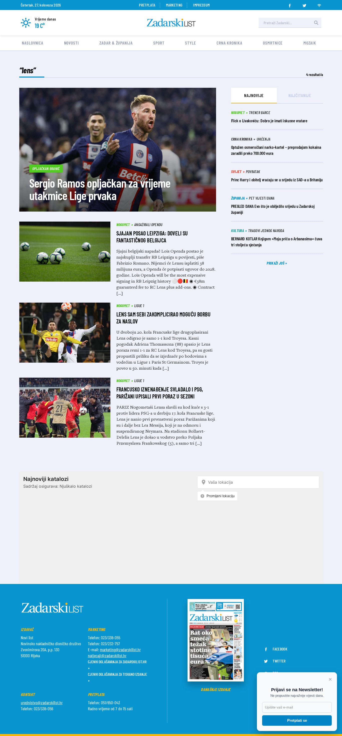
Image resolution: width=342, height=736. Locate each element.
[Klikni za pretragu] (316, 23)
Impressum (201, 5)
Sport (158, 43)
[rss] (319, 4)
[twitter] (304, 4)
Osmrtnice (273, 43)
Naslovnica (32, 43)
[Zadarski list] (171, 23)
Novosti (71, 43)
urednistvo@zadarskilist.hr (42, 702)
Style (190, 43)
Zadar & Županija (115, 43)
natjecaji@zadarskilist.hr (107, 655)
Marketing (174, 5)
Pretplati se (297, 720)
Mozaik (309, 43)
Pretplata (147, 5)
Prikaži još (276, 263)
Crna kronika (229, 43)
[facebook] (290, 4)
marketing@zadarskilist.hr (120, 649)
